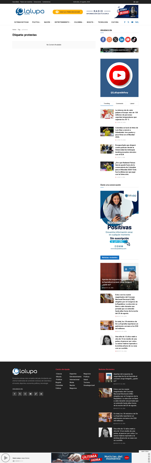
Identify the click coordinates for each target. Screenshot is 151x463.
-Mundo (58, 377)
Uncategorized (89, 385)
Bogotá (90, 22)
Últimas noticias (21, 22)
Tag (19, 29)
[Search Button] (138, 22)
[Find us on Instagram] (25, 394)
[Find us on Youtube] (132, 22)
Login (137, 2)
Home (14, 29)
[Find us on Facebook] (124, 22)
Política (35, 22)
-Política (59, 379)
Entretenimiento (62, 22)
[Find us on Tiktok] (36, 394)
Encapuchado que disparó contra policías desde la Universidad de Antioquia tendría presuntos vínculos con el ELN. (125, 149)
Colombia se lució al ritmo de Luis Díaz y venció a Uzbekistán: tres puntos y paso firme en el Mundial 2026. (126, 132)
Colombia (78, 22)
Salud (86, 379)
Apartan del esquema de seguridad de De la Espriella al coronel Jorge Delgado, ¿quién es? (119, 282)
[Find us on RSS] (136, 22)
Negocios (73, 388)
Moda (72, 382)
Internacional (74, 379)
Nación (47, 22)
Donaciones (37, 2)
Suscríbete (15, 2)
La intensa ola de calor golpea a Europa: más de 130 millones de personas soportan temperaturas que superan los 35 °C (126, 115)
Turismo (87, 382)
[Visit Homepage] (29, 11)
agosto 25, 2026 (121, 331)
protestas (25, 29)
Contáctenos (46, 2)
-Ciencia (59, 374)
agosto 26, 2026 (108, 288)
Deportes (73, 374)
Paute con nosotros (26, 2)
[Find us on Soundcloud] (41, 394)
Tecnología (103, 22)
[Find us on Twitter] (128, 22)
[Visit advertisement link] (95, 11)
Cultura (114, 22)
